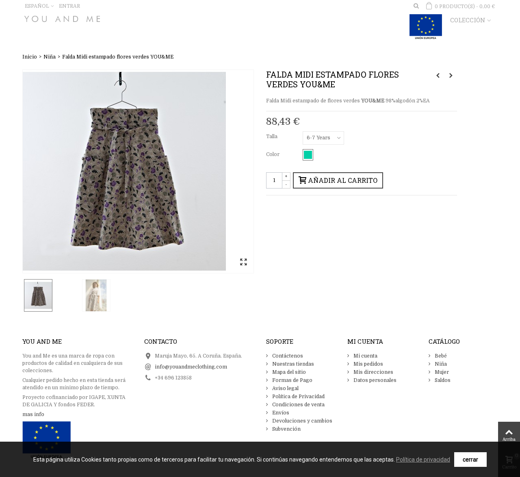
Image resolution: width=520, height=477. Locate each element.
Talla (272, 136)
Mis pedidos (367, 364)
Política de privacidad (423, 459)
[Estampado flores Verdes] (308, 155)
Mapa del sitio (288, 372)
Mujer (441, 372)
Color (273, 154)
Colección (467, 20)
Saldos (442, 380)
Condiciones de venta (298, 405)
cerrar (470, 459)
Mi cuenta (364, 356)
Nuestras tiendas (292, 364)
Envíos (280, 413)
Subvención (286, 429)
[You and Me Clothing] (62, 17)
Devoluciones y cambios (301, 421)
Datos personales (374, 380)
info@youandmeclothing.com (191, 367)
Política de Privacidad (298, 396)
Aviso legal (285, 388)
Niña (49, 57)
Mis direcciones (372, 372)
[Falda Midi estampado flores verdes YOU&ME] (138, 171)
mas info (33, 414)
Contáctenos (287, 356)
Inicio (29, 57)
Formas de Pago (291, 380)
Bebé (440, 356)
